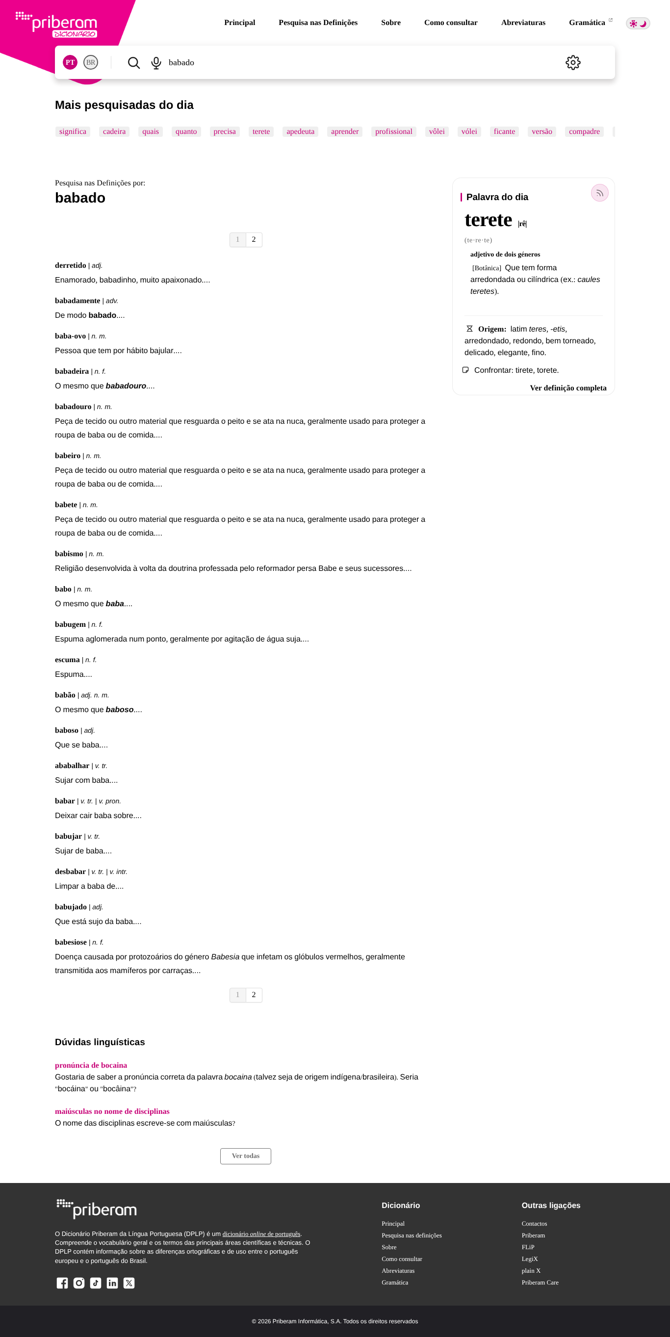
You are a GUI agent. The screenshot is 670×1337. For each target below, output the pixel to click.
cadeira (114, 132)
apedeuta (300, 132)
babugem (70, 624)
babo (63, 589)
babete (66, 505)
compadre (584, 132)
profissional (393, 132)
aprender (345, 132)
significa (72, 132)
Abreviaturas (523, 23)
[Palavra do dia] (600, 193)
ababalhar (72, 766)
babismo (69, 554)
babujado (71, 907)
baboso (66, 730)
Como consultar (451, 23)
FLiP (528, 1247)
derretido (70, 265)
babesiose (71, 942)
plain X (531, 1270)
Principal (239, 23)
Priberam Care (540, 1282)
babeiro (67, 456)
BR (90, 62)
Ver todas (245, 1156)
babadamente (77, 301)
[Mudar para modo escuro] (638, 23)
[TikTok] (95, 1288)
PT (70, 62)
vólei (469, 132)
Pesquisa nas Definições (318, 23)
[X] (129, 1288)
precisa (225, 132)
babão (65, 695)
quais (150, 132)
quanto (186, 132)
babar (65, 801)
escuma (67, 660)
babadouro (73, 407)
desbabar (70, 872)
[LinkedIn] (112, 1288)
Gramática (588, 23)
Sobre (391, 23)
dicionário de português (262, 1233)
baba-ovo (70, 336)
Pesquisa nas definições (412, 1235)
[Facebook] (62, 1288)
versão (542, 132)
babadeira (72, 371)
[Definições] (573, 62)
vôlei (437, 132)
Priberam (533, 1235)
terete (261, 132)
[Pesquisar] (133, 62)
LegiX (530, 1258)
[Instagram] (79, 1288)
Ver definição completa (568, 388)
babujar (68, 836)
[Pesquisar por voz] (155, 62)
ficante (504, 132)
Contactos (534, 1223)
